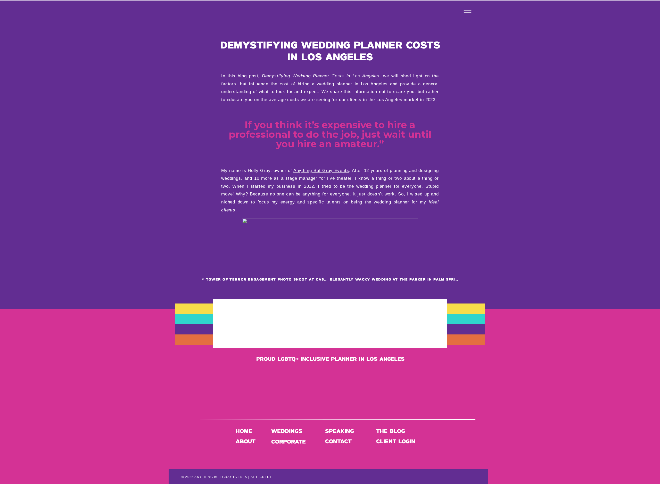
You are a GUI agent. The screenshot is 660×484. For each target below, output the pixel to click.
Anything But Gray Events (321, 170)
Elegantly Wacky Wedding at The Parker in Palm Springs (397, 279)
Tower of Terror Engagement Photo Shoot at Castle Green (276, 279)
